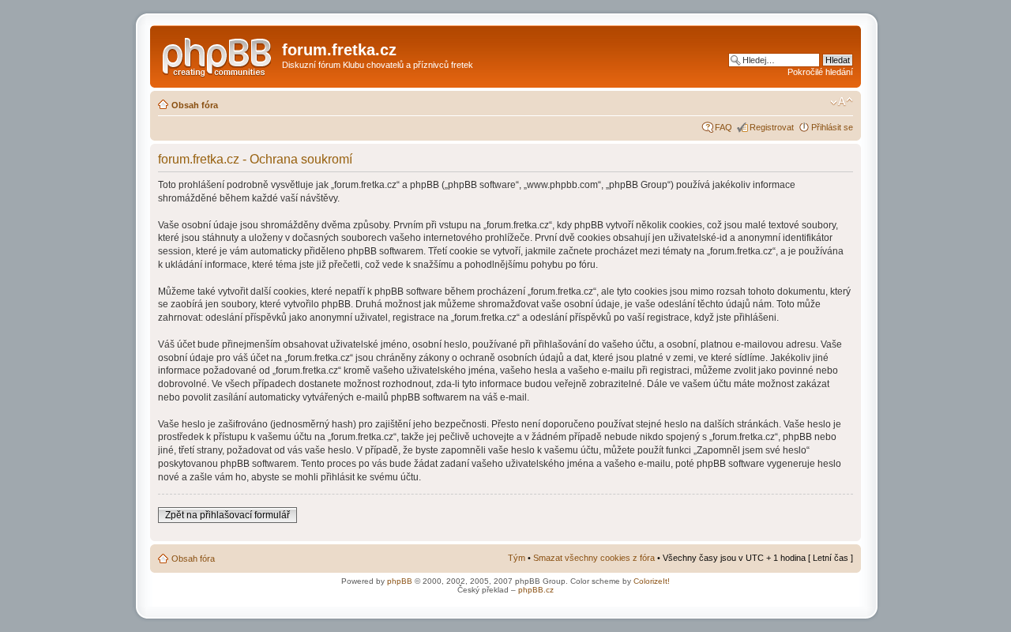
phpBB (399, 581)
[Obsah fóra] (218, 54)
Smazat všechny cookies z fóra (594, 557)
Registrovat (772, 127)
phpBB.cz (536, 589)
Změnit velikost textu (841, 102)
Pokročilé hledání (820, 72)
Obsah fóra (194, 105)
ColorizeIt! (651, 581)
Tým (516, 557)
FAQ (723, 127)
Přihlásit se (832, 127)
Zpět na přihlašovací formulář (227, 515)
